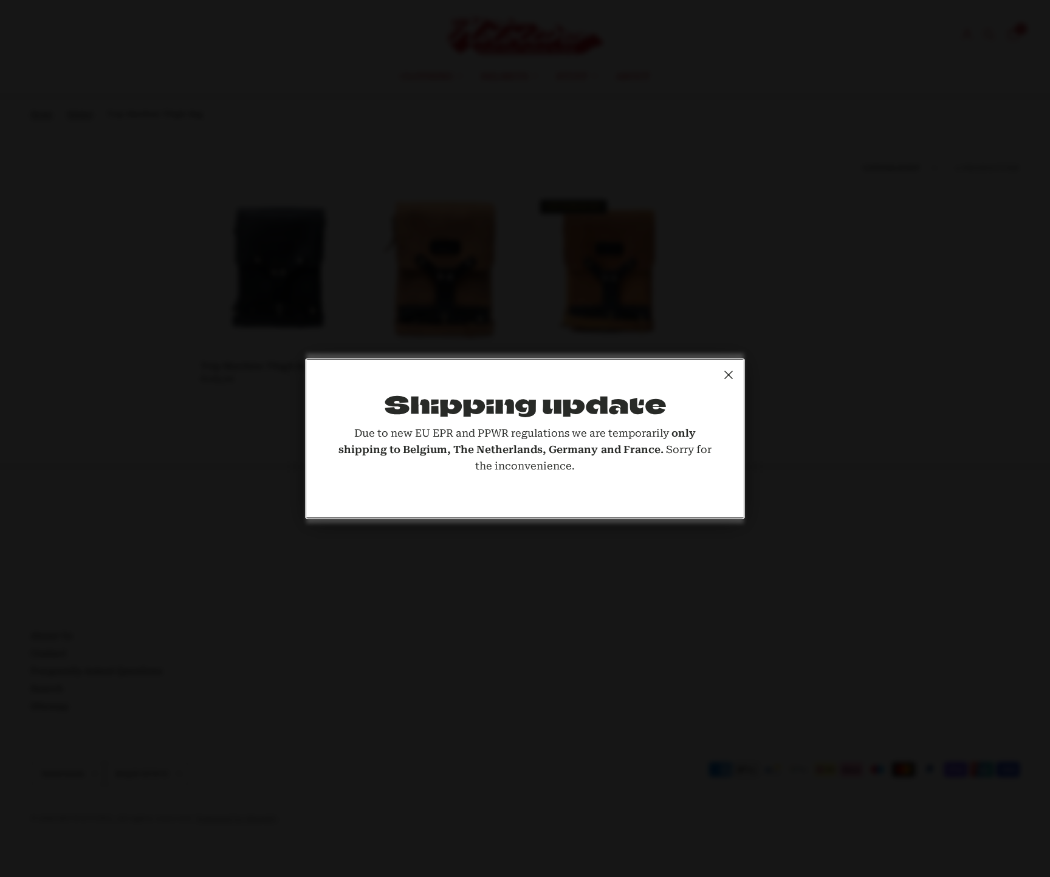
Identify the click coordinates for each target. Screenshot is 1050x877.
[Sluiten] (728, 375)
